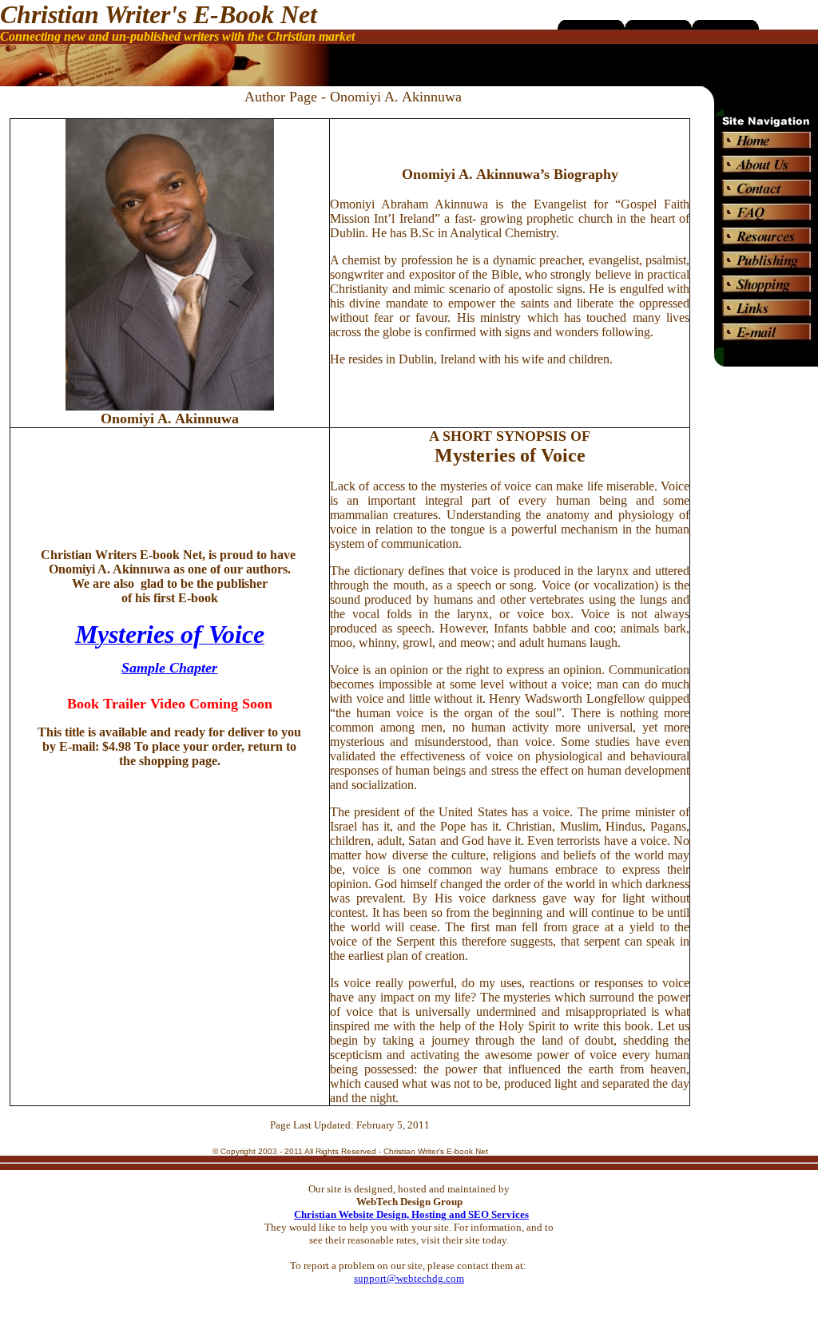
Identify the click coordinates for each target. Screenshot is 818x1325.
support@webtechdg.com (409, 1278)
